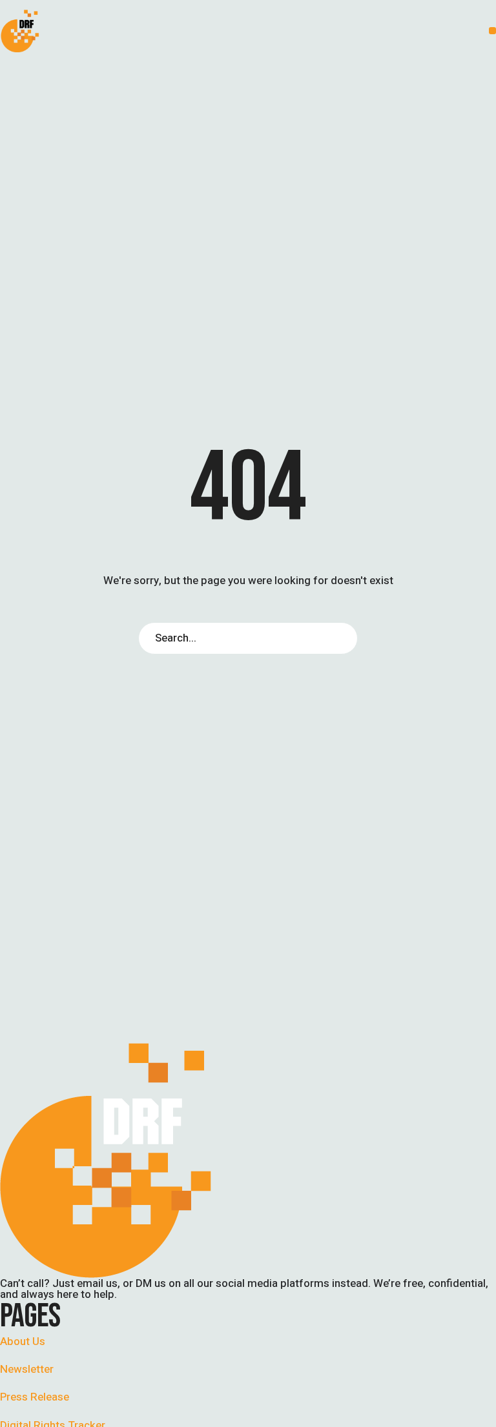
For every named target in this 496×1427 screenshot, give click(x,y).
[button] (492, 30)
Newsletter (27, 1369)
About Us (22, 1341)
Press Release (34, 1397)
